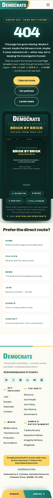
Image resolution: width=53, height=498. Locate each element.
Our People (30, 399)
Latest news (26, 101)
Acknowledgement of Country (21, 372)
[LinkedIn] (27, 380)
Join (6, 397)
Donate (7, 402)
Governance (30, 414)
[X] (13, 380)
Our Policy (29, 404)
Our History (30, 409)
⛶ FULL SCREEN (35, 201)
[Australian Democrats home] (15, 5)
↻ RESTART (15, 201)
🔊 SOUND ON (19, 193)
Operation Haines (33, 435)
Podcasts (9, 438)
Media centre (10, 428)
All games (29, 445)
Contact (8, 411)
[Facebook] (6, 380)
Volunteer (9, 407)
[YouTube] (34, 380)
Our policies (26, 91)
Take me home (26, 80)
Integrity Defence (33, 440)
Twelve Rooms (32, 430)
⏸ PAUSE (36, 193)
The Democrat (11, 433)
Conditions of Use (26, 469)
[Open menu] (48, 4)
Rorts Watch (10, 443)
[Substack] (41, 380)
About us (29, 395)
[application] (26, 163)
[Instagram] (20, 380)
